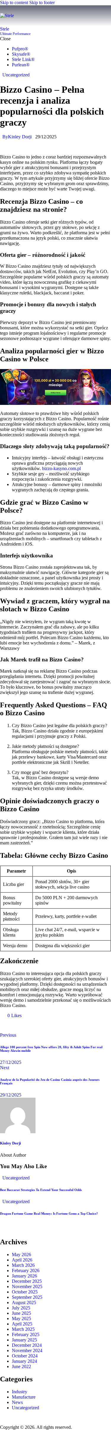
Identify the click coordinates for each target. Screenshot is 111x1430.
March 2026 (23, 1265)
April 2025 (22, 1323)
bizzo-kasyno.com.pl (61, 468)
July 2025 (21, 1307)
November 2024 (27, 1350)
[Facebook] (7, 1025)
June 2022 (21, 1366)
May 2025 (21, 1318)
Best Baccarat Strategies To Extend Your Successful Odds (41, 1190)
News (17, 1402)
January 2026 (24, 1275)
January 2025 (24, 1339)
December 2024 (27, 1345)
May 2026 (21, 1254)
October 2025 (25, 1291)
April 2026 (22, 1259)
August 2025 (24, 1302)
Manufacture (24, 1396)
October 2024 (25, 1355)
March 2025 (23, 1329)
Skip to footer (42, 2)
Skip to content (14, 2)
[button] (107, 16)
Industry (19, 1391)
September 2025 (27, 1297)
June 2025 (21, 1313)
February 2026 (25, 1270)
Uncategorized (16, 74)
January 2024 (24, 1361)
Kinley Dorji (10, 1143)
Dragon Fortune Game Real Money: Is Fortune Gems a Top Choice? (49, 1213)
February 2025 (25, 1334)
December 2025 (27, 1281)
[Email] (24, 1025)
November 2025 (27, 1286)
